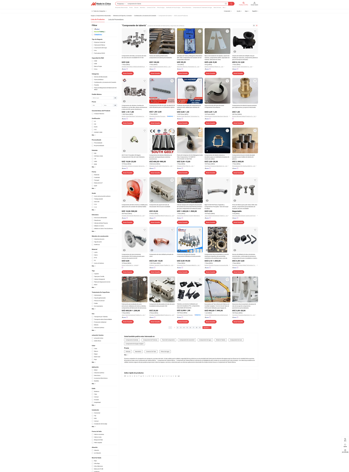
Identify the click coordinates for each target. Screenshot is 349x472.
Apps (246, 11)
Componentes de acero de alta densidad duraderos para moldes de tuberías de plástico (243, 157)
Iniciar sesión (254, 5)
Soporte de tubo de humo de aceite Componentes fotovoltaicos (214, 106)
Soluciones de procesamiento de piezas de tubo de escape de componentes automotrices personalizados (244, 306)
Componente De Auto (236, 340)
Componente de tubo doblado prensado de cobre (161, 255)
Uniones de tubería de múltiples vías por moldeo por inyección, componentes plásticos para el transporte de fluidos (245, 57)
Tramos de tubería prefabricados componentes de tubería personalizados (160, 56)
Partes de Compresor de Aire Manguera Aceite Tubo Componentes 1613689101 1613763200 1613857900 (190, 157)
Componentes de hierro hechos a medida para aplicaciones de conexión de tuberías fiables (135, 205)
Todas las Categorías (99, 11)
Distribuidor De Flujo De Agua (173, 7)
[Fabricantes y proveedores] (101, 4)
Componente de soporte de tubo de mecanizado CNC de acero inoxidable (159, 205)
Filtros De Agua (161, 7)
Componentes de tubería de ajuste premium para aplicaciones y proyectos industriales (244, 106)
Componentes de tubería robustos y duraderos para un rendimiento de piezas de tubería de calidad (217, 157)
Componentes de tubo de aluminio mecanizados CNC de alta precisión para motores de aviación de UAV (133, 256)
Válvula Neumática (186, 7)
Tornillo (131, 7)
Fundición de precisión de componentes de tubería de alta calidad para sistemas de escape (189, 107)
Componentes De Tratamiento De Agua (202, 7)
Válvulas (136, 7)
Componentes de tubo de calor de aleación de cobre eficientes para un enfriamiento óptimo (162, 106)
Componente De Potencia (150, 340)
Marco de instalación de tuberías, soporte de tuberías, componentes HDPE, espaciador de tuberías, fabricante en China (217, 57)
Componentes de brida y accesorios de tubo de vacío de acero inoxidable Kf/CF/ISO (134, 56)
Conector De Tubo (151, 7)
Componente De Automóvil (186, 340)
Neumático (142, 7)
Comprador (227, 11)
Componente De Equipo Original (134, 344)
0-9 (125, 376)
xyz (179, 376)
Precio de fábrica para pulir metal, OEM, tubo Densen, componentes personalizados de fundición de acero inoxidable (244, 206)
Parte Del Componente (168, 340)
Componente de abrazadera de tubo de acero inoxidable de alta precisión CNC (162, 305)
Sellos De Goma (217, 7)
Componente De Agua (205, 340)
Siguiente (206, 327)
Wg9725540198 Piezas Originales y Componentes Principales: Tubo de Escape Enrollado (216, 206)
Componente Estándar (132, 340)
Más (125, 355)
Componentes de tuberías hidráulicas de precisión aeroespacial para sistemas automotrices (160, 157)
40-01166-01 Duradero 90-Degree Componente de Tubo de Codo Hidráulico (133, 156)
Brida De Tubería (220, 340)
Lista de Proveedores (116, 19)
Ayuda (238, 11)
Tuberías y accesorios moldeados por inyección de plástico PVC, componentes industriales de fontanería (188, 306)
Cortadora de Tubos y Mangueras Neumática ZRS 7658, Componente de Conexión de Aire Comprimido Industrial (189, 57)
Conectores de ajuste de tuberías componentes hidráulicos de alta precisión (189, 255)
